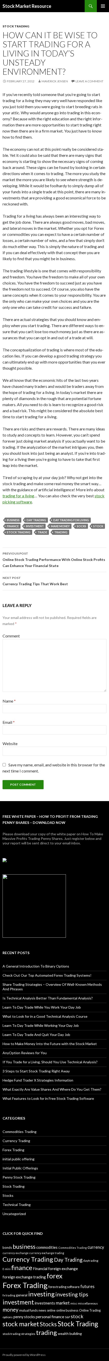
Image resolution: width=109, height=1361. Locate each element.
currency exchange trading (46, 1253)
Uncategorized (14, 1214)
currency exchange (16, 1253)
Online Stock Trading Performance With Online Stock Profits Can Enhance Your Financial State (54, 560)
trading (60, 532)
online (51, 1310)
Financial (40, 1268)
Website (10, 743)
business (13, 520)
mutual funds (28, 1310)
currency (95, 1247)
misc (73, 1303)
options (8, 1317)
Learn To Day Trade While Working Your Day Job (41, 1025)
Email (9, 722)
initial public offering (18, 1159)
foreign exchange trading (24, 1276)
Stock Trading (16, 26)
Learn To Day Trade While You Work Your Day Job (42, 1007)
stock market (21, 1324)
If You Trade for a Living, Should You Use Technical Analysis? (50, 1062)
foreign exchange (63, 1268)
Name (9, 700)
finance (13, 526)
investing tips (72, 1294)
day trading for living (71, 520)
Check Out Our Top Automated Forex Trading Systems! (47, 975)
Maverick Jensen (55, 81)
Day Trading (36, 520)
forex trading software (64, 1287)
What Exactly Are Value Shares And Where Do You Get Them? (52, 1089)
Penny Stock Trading (19, 1177)
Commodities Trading (20, 1131)
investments (45, 1303)
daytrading (90, 1260)
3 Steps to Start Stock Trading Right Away (36, 1071)
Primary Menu (103, 6)
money (11, 1309)
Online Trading (90, 1310)
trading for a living (18, 495)
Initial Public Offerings (20, 1168)
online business (67, 1310)
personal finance (50, 1316)
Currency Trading (16, 1141)
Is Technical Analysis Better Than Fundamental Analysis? (48, 998)
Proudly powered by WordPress (24, 1355)
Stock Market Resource (27, 6)
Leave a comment (89, 81)
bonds (7, 1247)
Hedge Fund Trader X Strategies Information (38, 1080)
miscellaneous (88, 1303)
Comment (11, 635)
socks (81, 526)
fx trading (9, 1295)
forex (54, 1276)
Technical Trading (17, 1204)
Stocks (8, 1195)
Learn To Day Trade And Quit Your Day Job (36, 1034)
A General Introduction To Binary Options (36, 966)
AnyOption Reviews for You (25, 1053)
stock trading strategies (19, 1334)
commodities (47, 1247)
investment (35, 526)
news (42, 1310)
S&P (67, 1317)
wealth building (70, 1333)
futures (87, 1286)
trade (42, 532)
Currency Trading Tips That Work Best (35, 581)
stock (98, 526)
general (21, 1295)
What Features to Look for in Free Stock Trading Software (48, 1098)
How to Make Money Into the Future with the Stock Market (50, 1044)
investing (41, 1294)
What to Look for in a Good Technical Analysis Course (45, 1016)
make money (60, 526)
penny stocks (24, 1317)
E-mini (7, 1269)
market (63, 1303)
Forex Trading (13, 1150)
